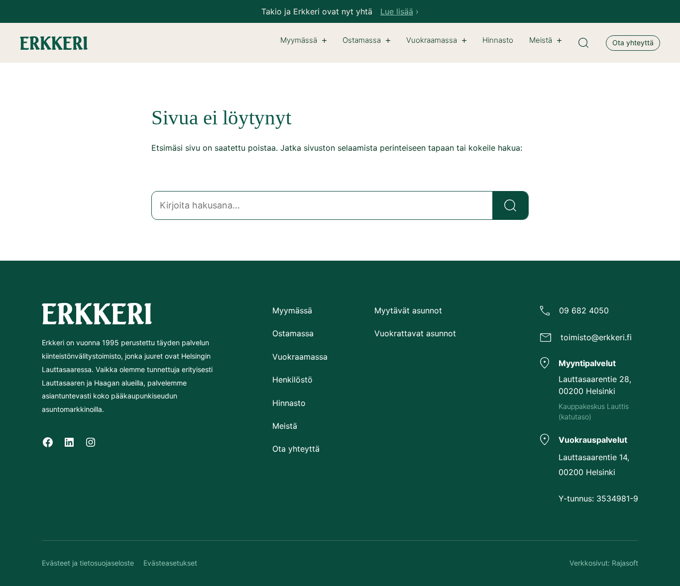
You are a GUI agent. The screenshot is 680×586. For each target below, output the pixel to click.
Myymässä (298, 40)
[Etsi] (510, 205)
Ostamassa (361, 40)
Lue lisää (396, 11)
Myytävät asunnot (408, 310)
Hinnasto (289, 403)
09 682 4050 (584, 310)
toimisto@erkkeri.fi (596, 337)
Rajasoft (625, 563)
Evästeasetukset (170, 563)
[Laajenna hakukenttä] (583, 43)
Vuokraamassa (431, 40)
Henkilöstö (292, 380)
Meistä (540, 40)
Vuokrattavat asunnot (415, 333)
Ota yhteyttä (633, 42)
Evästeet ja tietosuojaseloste (88, 563)
